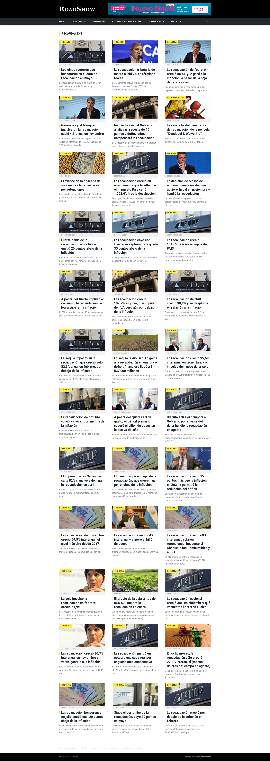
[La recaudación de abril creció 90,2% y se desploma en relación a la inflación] (188, 282)
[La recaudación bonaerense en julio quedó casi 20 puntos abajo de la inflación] (82, 695)
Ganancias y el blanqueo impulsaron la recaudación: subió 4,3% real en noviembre (82, 129)
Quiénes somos (156, 21)
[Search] (207, 21)
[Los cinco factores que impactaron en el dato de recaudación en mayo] (82, 52)
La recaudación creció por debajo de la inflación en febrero (186, 717)
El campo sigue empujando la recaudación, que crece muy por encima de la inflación (135, 480)
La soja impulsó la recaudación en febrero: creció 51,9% (78, 603)
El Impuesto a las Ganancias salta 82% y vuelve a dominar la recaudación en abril (82, 480)
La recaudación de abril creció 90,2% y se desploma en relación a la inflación (187, 303)
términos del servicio (126, 748)
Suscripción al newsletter (126, 21)
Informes (66, 42)
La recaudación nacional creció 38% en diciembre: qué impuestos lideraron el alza (188, 603)
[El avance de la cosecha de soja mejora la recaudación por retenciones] (82, 164)
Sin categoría (120, 98)
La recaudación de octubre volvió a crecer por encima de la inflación (82, 421)
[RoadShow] (77, 9)
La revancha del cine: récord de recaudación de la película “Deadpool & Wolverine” (188, 129)
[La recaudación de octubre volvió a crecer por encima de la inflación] (82, 400)
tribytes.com (206, 757)
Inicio (62, 21)
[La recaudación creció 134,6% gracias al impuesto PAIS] (188, 223)
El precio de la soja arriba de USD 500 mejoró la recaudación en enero (135, 603)
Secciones (76, 21)
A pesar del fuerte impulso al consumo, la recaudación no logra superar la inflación (82, 303)
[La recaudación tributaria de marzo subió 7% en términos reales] (135, 52)
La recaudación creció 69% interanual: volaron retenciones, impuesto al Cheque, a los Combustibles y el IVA (188, 543)
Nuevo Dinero (98, 21)
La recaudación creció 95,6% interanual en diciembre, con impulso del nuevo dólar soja (188, 362)
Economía (171, 42)
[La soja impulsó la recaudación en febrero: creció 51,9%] (82, 581)
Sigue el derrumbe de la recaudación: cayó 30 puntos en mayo (135, 717)
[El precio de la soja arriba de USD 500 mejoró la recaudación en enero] (135, 581)
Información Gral (175, 98)
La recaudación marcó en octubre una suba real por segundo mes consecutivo (133, 658)
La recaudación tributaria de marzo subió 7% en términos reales (134, 74)
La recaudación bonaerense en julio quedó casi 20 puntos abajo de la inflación (82, 717)
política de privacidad (109, 748)
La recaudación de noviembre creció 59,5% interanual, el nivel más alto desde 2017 (82, 539)
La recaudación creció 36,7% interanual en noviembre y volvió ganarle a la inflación (82, 658)
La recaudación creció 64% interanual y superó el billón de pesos (134, 539)
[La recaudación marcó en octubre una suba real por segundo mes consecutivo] (135, 636)
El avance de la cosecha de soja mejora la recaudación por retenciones (81, 185)
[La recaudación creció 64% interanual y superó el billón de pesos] (135, 518)
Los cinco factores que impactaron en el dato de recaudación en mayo (79, 74)
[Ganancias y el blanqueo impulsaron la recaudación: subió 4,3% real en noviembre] (82, 108)
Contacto (175, 21)
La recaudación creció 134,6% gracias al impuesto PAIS (187, 244)
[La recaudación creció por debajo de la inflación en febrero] (188, 695)
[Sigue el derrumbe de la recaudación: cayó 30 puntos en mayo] (135, 695)
